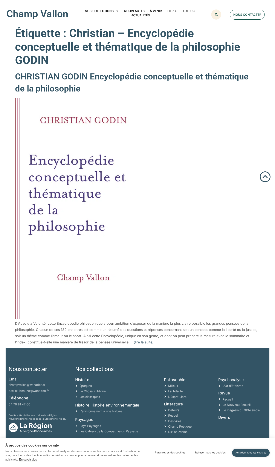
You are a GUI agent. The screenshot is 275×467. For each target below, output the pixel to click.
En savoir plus (28, 459)
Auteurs (189, 11)
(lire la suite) (144, 342)
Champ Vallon (37, 14)
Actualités (140, 15)
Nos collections (99, 11)
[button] (216, 14)
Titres (172, 11)
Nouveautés (134, 11)
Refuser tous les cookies (210, 452)
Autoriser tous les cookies (250, 452)
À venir (156, 11)
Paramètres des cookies (170, 452)
